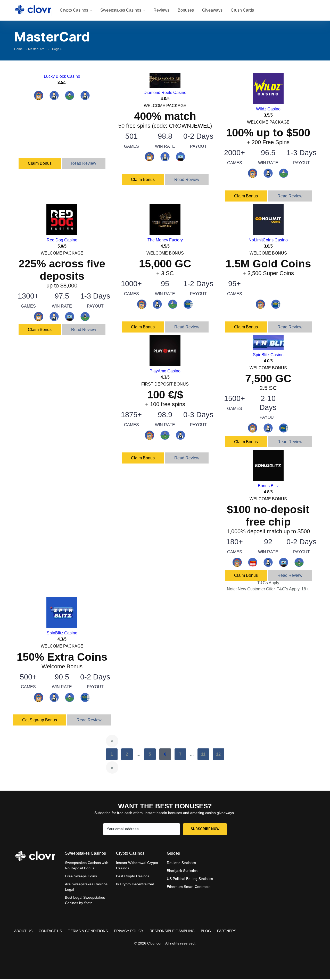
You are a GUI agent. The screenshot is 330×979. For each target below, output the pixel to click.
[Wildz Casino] (268, 103)
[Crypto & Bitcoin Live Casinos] (85, 98)
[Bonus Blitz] (268, 479)
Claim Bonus (40, 163)
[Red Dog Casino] (61, 234)
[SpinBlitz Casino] (268, 348)
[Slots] (38, 98)
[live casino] (54, 98)
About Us (23, 931)
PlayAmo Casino (165, 371)
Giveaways (212, 10)
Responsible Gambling (172, 931)
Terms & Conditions (88, 931)
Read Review (83, 163)
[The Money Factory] (165, 234)
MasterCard (36, 49)
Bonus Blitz (268, 486)
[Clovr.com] (33, 9)
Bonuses (186, 10)
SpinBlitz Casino (268, 355)
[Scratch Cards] (188, 307)
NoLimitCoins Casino (268, 240)
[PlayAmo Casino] (165, 365)
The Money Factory (165, 240)
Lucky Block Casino (62, 76)
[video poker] (180, 159)
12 (218, 754)
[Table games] (69, 98)
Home (18, 49)
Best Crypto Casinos (132, 876)
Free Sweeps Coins (81, 876)
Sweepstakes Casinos (120, 10)
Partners (226, 931)
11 (203, 754)
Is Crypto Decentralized (135, 884)
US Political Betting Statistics (190, 879)
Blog (206, 931)
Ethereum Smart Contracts (188, 887)
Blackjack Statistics (182, 871)
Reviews (161, 10)
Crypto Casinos (74, 10)
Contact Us (50, 931)
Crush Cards (242, 10)
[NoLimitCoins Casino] (268, 234)
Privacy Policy (128, 931)
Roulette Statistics (181, 863)
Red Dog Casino (62, 240)
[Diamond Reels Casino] (165, 86)
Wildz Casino (268, 109)
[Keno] (252, 565)
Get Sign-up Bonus (39, 720)
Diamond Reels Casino (165, 92)
